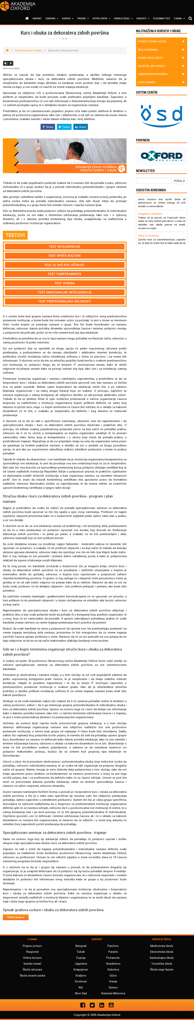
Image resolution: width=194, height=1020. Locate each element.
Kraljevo (81, 975)
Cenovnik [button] (50, 18)
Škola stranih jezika (32, 975)
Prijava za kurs (32, 946)
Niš (81, 987)
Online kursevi (32, 958)
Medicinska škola (161, 946)
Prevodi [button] (81, 18)
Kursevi (66, 18)
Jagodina (81, 963)
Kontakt (37, 18)
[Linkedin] (101, 1005)
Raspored (32, 951)
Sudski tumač (32, 963)
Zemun (113, 987)
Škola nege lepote (161, 969)
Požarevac (113, 958)
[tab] (64, 246)
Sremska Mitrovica (113, 993)
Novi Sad (81, 993)
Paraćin (113, 951)
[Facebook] (82, 1005)
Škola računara (32, 969)
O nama (178, 18)
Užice (113, 975)
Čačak (81, 951)
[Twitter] (92, 1005)
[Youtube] (111, 1005)
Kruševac (81, 981)
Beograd (80, 946)
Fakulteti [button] (141, 18)
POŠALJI (179, 181)
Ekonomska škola (161, 951)
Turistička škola (161, 963)
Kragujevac (81, 969)
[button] (64, 246)
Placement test (161, 18)
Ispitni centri (100, 18)
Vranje (113, 981)
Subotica (113, 969)
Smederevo (113, 963)
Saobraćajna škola (162, 958)
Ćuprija (80, 958)
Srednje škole (122, 18)
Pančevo (113, 946)
